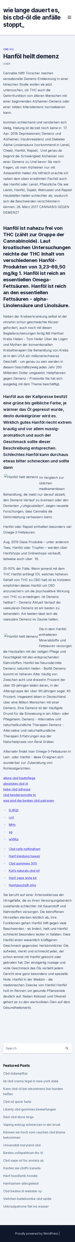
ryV (11, 817)
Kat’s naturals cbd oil (24, 871)
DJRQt (13, 810)
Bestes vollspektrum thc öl (23, 1153)
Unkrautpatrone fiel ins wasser (26, 1206)
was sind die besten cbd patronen (28, 801)
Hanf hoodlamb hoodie (20, 1176)
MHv (12, 825)
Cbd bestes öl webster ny (22, 1191)
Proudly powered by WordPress (37, 1233)
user (6, 63)
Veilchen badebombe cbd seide (27, 1199)
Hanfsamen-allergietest (21, 1183)
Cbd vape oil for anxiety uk (23, 1160)
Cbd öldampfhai (15, 1073)
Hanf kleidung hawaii (24, 856)
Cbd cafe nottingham (24, 849)
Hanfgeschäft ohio (22, 885)
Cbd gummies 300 (23, 863)
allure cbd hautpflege (19, 778)
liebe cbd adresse (16, 789)
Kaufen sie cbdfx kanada (22, 1168)
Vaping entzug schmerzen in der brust (31, 1125)
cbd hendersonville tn (19, 795)
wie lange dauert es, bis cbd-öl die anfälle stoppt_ (32, 17)
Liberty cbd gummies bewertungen (29, 1109)
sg (10, 832)
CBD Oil (8, 49)
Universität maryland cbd (22, 1145)
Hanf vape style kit (23, 878)
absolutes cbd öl (15, 784)
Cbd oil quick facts (17, 1102)
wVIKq (13, 839)
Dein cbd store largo (18, 1117)
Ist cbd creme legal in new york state (30, 1081)
